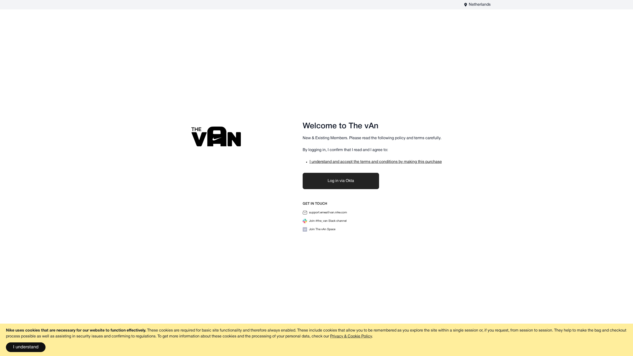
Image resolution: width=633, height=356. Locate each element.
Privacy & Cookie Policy (351, 336)
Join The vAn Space (322, 229)
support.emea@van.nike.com (328, 212)
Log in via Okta (341, 181)
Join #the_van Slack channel (328, 221)
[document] (316, 340)
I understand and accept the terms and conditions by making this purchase (376, 162)
